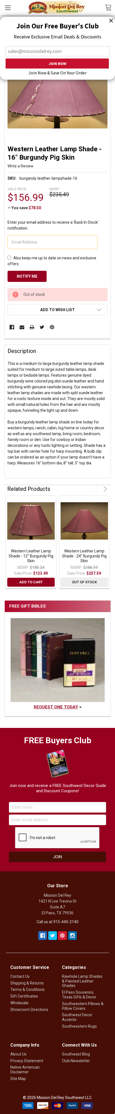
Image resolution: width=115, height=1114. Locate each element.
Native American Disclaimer (25, 1069)
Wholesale (19, 1003)
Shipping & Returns (27, 983)
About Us (18, 1054)
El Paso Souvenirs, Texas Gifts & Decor (79, 994)
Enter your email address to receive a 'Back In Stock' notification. (53, 225)
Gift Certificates (24, 996)
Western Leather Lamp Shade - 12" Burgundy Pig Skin (31, 556)
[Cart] (110, 7)
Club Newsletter (76, 1061)
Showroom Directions (29, 1009)
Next (104, 489)
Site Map (18, 1078)
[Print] (32, 327)
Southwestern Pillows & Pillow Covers (83, 1006)
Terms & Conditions (27, 989)
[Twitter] (42, 327)
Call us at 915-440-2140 (57, 922)
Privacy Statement (26, 1061)
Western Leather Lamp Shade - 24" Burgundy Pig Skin (84, 556)
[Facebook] (12, 327)
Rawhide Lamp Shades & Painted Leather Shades (82, 981)
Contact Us (20, 976)
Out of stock (84, 582)
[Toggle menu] (7, 7)
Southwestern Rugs (79, 1026)
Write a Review (20, 166)
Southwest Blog (76, 1054)
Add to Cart (31, 582)
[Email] (22, 327)
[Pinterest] (52, 327)
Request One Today (56, 707)
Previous (97, 489)
